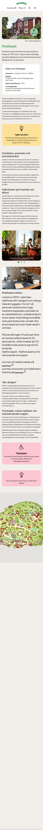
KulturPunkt (6, 366)
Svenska (10, 8)
